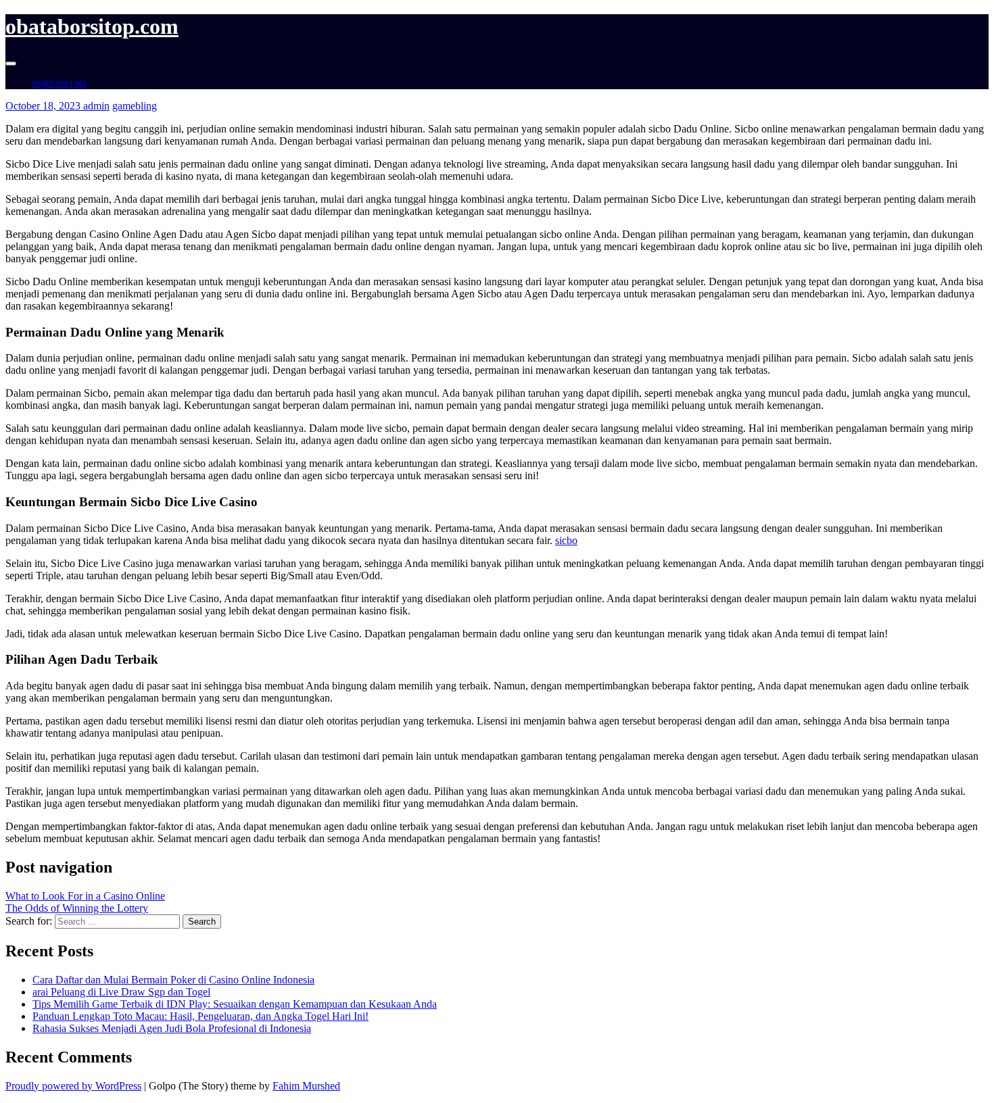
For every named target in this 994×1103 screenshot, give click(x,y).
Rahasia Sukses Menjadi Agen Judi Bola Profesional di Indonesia (171, 1028)
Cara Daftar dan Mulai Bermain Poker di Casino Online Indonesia (173, 979)
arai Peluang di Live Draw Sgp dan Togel (121, 992)
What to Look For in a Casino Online (85, 896)
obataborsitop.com (92, 26)
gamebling (134, 106)
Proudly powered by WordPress (73, 1086)
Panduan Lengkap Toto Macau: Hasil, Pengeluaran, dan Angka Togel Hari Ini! (200, 1016)
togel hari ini (59, 83)
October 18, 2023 (44, 106)
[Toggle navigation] (10, 64)
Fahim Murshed (306, 1086)
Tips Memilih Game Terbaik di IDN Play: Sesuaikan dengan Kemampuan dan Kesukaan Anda (234, 1004)
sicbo (566, 540)
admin (96, 106)
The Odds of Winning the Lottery (76, 908)
